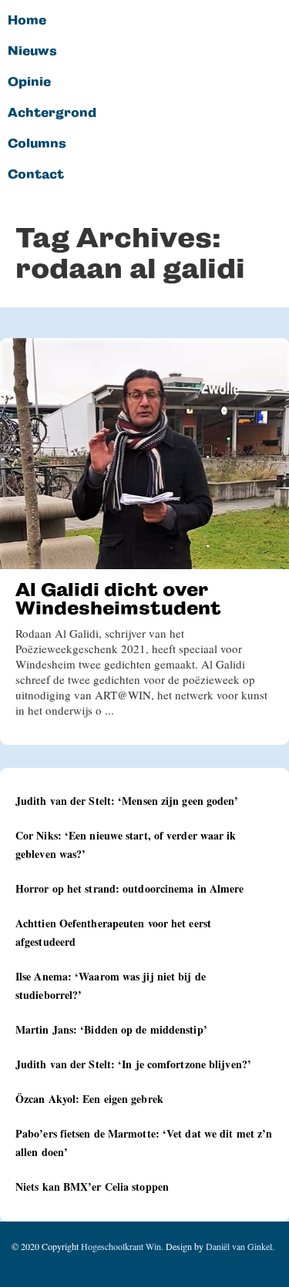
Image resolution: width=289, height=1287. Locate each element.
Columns (37, 144)
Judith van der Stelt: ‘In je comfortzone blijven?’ (133, 1064)
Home (27, 21)
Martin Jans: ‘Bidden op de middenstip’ (111, 1029)
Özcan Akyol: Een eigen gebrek (89, 1099)
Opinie (29, 82)
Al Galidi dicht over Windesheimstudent (118, 598)
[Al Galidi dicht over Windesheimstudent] (144, 453)
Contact (36, 175)
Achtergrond (52, 113)
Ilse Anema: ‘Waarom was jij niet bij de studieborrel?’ (110, 985)
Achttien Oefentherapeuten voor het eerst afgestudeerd (113, 932)
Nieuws (32, 51)
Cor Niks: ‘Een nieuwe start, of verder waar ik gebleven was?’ (126, 844)
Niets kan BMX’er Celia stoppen (92, 1186)
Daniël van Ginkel (239, 1246)
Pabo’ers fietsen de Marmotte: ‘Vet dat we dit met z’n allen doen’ (143, 1142)
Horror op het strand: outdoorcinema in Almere (129, 888)
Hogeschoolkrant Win (121, 1246)
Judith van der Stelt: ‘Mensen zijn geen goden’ (127, 801)
